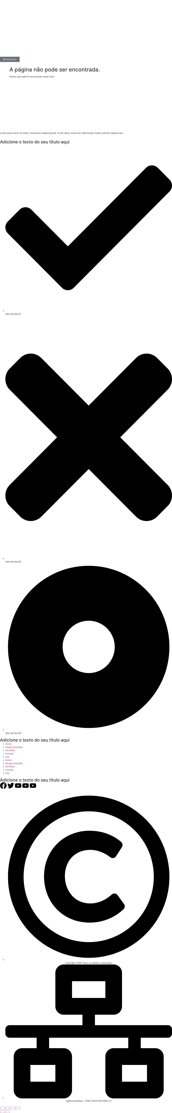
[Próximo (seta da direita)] (7, 1112)
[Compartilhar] (12, 1108)
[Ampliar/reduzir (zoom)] (2, 1108)
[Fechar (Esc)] (18, 1108)
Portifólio (10, 750)
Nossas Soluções (14, 747)
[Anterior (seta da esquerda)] (2, 1112)
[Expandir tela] (7, 1108)
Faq (7, 756)
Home (8, 743)
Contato (9, 753)
